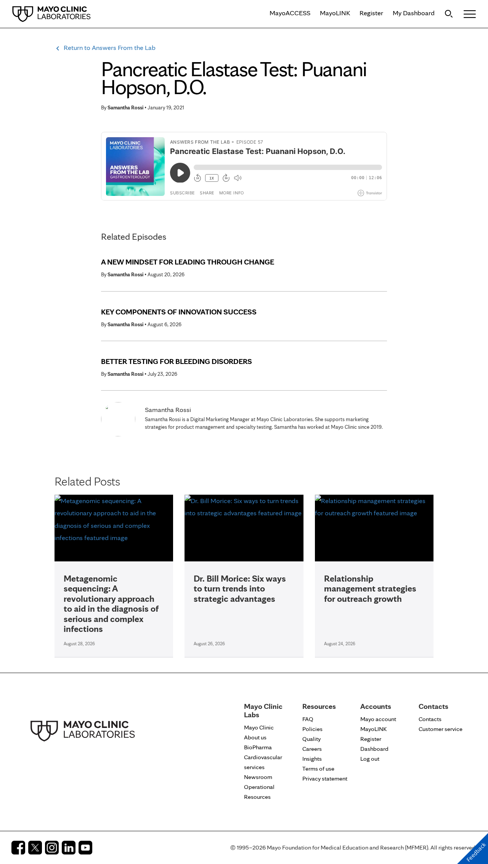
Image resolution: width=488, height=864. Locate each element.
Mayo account (378, 719)
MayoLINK (335, 13)
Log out (369, 758)
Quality (311, 738)
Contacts (430, 719)
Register (371, 13)
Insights (312, 758)
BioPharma (258, 747)
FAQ (307, 719)
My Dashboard (414, 13)
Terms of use (318, 768)
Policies (312, 729)
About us (255, 737)
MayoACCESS (290, 13)
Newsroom (258, 777)
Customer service (440, 729)
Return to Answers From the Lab (110, 47)
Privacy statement (324, 778)
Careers (312, 748)
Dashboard (374, 748)
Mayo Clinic (259, 727)
